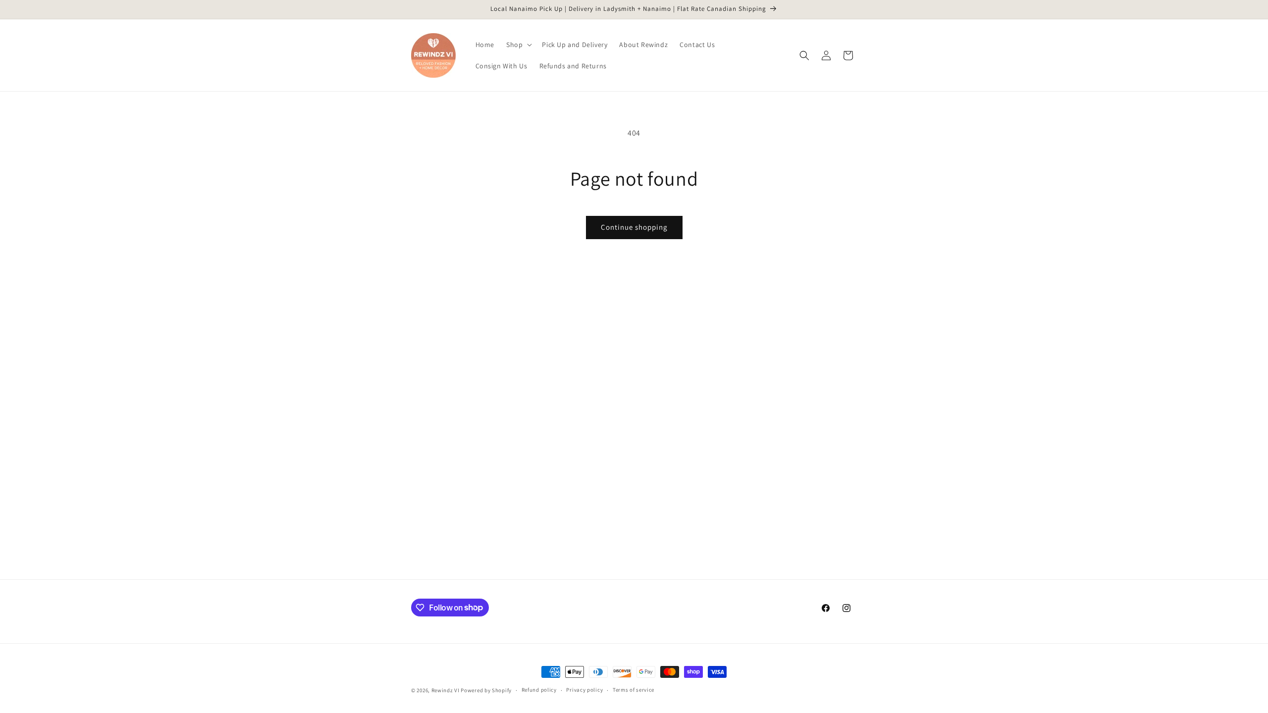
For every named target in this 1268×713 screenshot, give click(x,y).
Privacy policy (584, 689)
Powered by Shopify (486, 690)
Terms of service (633, 689)
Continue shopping (634, 227)
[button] (518, 44)
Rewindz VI (445, 690)
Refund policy (539, 689)
